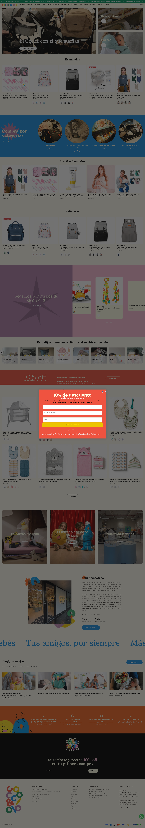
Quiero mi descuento (72, 425)
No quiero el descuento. (72, 430)
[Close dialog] (103, 391)
